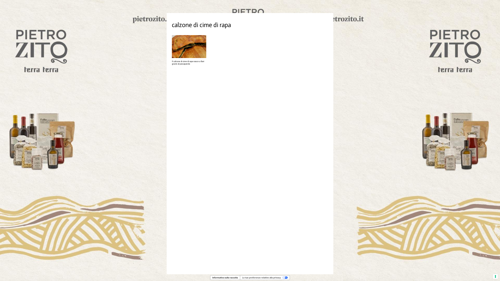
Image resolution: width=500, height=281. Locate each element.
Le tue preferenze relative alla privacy (261, 277)
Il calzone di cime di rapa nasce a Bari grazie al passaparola (188, 62)
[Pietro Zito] (250, 6)
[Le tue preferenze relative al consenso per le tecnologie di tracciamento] (495, 276)
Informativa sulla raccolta (225, 277)
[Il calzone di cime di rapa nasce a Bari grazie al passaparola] (189, 46)
